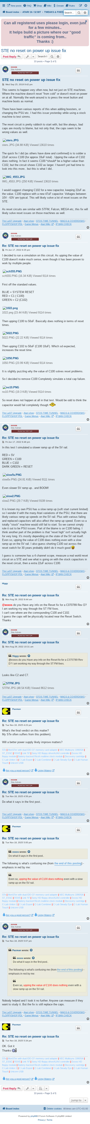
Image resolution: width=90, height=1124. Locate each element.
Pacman (16, 709)
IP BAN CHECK (64, 224)
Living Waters (44, 770)
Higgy (5, 583)
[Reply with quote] (78, 70)
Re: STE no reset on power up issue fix (30, 245)
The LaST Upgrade (12, 221)
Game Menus (32, 224)
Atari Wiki (46, 224)
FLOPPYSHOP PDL (12, 224)
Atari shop (29, 221)
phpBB (34, 1116)
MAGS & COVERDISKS (72, 221)
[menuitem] (14, 5)
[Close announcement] (86, 21)
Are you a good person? (18, 770)
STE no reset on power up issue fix (33, 50)
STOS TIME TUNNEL (47, 221)
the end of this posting (67, 863)
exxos (14, 67)
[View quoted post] (29, 656)
